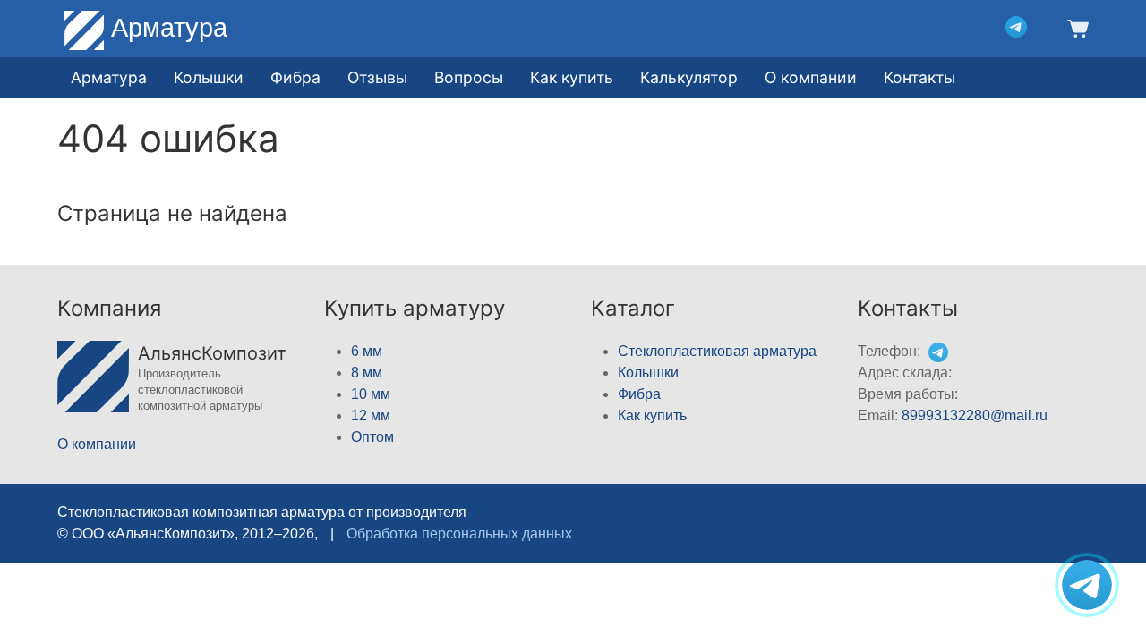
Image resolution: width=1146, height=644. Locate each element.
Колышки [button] (209, 77)
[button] (1076, 27)
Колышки (648, 372)
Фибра (295, 77)
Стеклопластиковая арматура (717, 351)
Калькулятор (689, 77)
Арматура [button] (109, 77)
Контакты (919, 77)
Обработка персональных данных (459, 533)
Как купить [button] (571, 77)
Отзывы (377, 77)
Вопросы (468, 77)
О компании (811, 77)
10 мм (370, 394)
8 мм (366, 372)
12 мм (370, 415)
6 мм (366, 351)
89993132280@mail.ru (975, 415)
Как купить (652, 415)
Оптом (372, 437)
